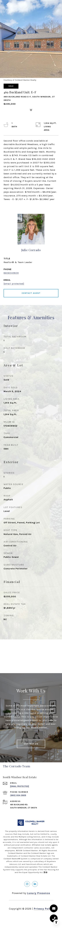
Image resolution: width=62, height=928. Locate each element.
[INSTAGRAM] (27, 884)
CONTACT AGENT (31, 293)
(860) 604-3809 (18, 795)
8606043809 (11, 273)
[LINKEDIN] (35, 884)
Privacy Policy (43, 908)
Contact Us (31, 744)
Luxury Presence (38, 893)
